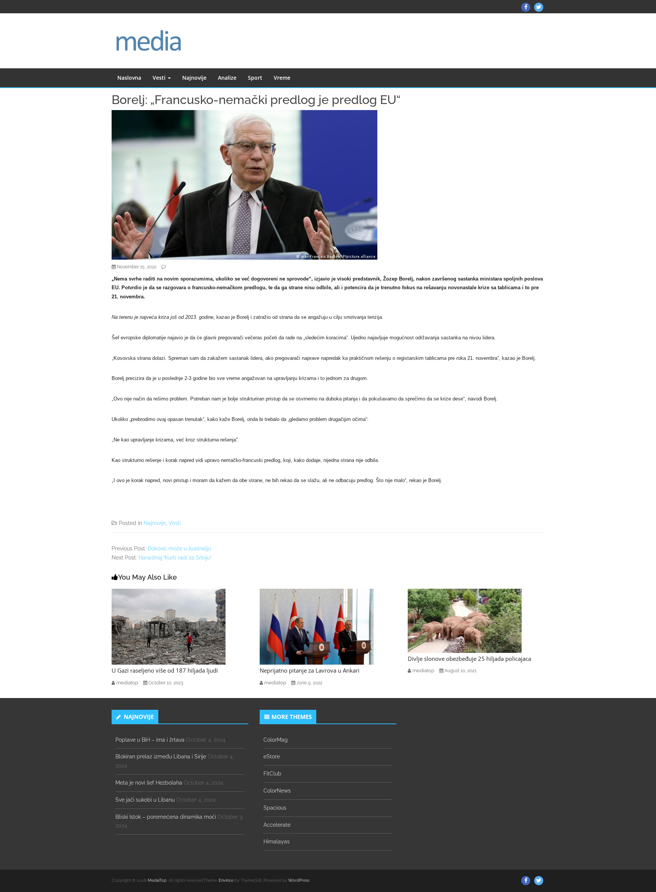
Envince (226, 880)
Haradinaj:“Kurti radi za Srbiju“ (175, 558)
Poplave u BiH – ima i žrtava (149, 740)
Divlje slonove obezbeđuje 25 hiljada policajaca (469, 658)
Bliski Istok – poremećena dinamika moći (165, 817)
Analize (227, 77)
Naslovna (129, 77)
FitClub (272, 774)
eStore (271, 756)
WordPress (298, 880)
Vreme (282, 77)
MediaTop (157, 880)
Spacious (274, 808)
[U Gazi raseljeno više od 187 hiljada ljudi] (169, 626)
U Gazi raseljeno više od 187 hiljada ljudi (165, 670)
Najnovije (194, 77)
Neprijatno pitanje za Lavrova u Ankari (310, 670)
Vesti (160, 77)
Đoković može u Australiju (179, 548)
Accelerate (276, 825)
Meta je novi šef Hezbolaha (148, 783)
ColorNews (277, 791)
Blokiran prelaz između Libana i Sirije (160, 756)
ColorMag (275, 740)
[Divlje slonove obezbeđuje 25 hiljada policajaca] (465, 620)
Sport (255, 77)
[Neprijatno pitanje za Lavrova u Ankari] (317, 626)
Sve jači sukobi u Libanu (145, 800)
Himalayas (276, 841)
